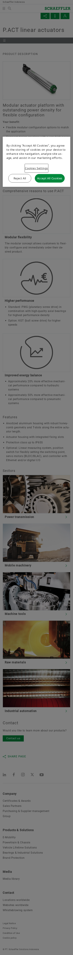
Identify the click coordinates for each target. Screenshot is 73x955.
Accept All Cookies (49, 178)
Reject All (20, 178)
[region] (36, 162)
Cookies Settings (36, 168)
